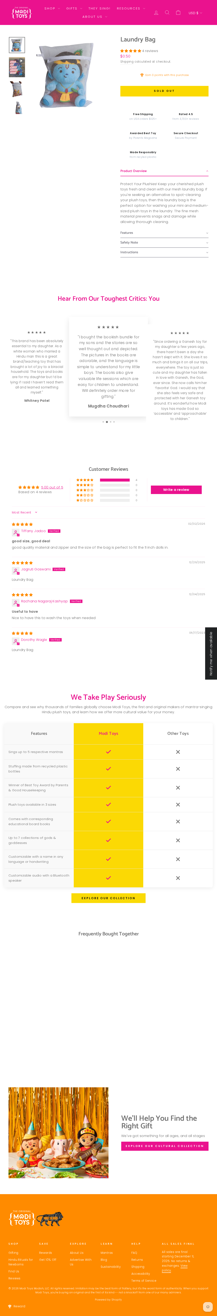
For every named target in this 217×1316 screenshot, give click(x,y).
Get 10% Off (47, 1260)
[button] (131, 50)
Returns (137, 1260)
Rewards (45, 1253)
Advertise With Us (81, 1262)
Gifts (72, 8)
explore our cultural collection (165, 1146)
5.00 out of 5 (52, 487)
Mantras (107, 1253)
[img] (22, 524)
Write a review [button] (176, 489)
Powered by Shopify (108, 1299)
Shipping (127, 62)
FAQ (134, 1253)
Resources (129, 8)
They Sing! (100, 8)
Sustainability (111, 1267)
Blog (104, 1260)
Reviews (14, 1278)
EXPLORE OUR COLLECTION (108, 898)
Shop (51, 8)
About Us (93, 16)
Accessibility (140, 1274)
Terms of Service (143, 1281)
